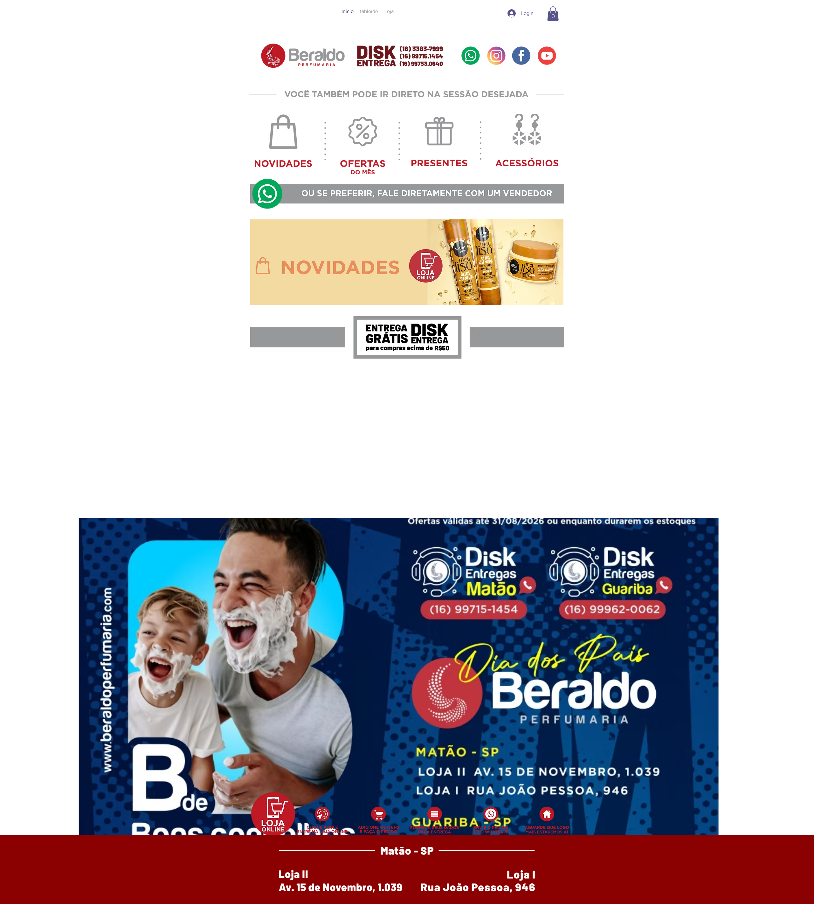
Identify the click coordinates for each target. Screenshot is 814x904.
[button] (553, 13)
